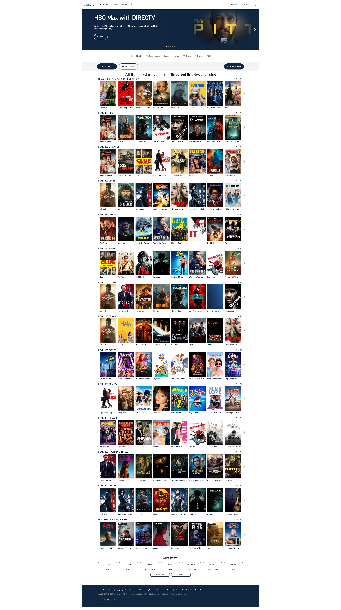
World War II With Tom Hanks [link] (111, 548)
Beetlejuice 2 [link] (122, 243)
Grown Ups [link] (140, 412)
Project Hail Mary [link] (231, 277)
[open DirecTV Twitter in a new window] (104, 600)
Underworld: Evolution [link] (197, 209)
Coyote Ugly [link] (122, 446)
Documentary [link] (234, 564)
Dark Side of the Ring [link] (197, 548)
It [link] (189, 243)
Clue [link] (137, 175)
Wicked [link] (227, 107)
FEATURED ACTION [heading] (107, 282)
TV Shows (187, 56)
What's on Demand (153, 56)
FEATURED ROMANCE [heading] (108, 418)
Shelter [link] (120, 209)
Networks (198, 56)
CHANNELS (115, 4)
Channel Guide (136, 56)
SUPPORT (235, 4)
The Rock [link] (103, 243)
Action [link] (108, 564)
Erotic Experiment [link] (213, 311)
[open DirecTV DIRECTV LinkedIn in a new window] (98, 600)
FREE (208, 56)
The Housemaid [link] (177, 209)
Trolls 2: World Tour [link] (196, 378)
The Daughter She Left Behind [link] (200, 480)
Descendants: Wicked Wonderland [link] (148, 378)
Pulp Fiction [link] (193, 175)
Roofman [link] (192, 107)
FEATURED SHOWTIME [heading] (109, 146)
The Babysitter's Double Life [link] (146, 480)
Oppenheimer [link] (141, 345)
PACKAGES (104, 4)
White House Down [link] (232, 209)
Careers (111, 590)
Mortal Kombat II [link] (213, 141)
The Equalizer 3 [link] (195, 141)
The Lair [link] (210, 514)
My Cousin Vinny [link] (159, 175)
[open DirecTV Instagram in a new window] (108, 600)
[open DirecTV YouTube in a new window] (111, 600)
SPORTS (125, 4)
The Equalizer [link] (141, 141)
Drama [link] (108, 569)
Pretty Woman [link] (176, 446)
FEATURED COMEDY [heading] (107, 384)
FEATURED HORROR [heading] (107, 485)
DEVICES (134, 4)
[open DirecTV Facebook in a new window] (101, 600)
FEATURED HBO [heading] (105, 113)
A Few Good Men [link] (159, 345)
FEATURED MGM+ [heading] (106, 248)
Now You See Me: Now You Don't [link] (219, 107)
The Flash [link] (210, 243)
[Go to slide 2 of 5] (168, 46)
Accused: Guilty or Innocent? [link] (128, 548)
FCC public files (179, 590)
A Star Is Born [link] (212, 446)
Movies (176, 56)
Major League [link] (194, 412)
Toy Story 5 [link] (157, 378)
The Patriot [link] (122, 277)
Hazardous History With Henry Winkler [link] (239, 548)
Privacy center (133, 590)
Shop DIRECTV (108, 66)
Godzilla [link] (210, 175)
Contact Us (198, 590)
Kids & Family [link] (192, 569)
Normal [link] (120, 141)
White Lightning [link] (177, 277)
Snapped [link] (156, 548)
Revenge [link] (121, 480)
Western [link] (181, 575)
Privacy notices (160, 590)
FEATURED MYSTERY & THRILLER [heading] (113, 451)
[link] (108, 93)
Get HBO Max (101, 37)
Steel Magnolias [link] (106, 141)
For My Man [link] (175, 548)
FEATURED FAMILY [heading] (107, 350)
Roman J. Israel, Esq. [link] (215, 209)
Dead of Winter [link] (176, 107)
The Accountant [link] (159, 141)
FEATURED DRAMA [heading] (107, 316)
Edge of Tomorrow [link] (125, 175)
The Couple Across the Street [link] (182, 480)
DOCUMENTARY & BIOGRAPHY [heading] (112, 519)
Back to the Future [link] (160, 209)
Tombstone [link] (140, 311)
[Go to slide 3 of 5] (170, 46)
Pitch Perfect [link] (105, 446)
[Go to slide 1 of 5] (166, 46)
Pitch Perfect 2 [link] (176, 412)
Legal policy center (121, 590)
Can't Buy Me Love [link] (214, 412)
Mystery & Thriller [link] (213, 569)
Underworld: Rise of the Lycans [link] (182, 514)
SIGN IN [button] (244, 4)
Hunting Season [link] (159, 107)
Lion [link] (208, 548)
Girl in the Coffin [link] (159, 480)
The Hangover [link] (230, 175)
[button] (254, 5)
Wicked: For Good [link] (106, 107)
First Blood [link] (140, 277)
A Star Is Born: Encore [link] (233, 446)
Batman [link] (228, 243)
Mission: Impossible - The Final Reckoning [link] (133, 107)
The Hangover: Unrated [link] (233, 412)
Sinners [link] (156, 514)
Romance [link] (233, 569)
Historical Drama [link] (150, 569)
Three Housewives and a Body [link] (218, 480)
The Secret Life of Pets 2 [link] (180, 378)
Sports (166, 56)
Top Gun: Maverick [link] (178, 175)
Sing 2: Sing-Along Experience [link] (236, 378)
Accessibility (190, 590)
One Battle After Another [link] (145, 107)
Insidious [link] (156, 277)
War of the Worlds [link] (160, 243)
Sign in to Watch (129, 66)
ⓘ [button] (111, 29)
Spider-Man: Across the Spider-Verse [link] (131, 378)
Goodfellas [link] (175, 345)
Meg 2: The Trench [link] (143, 243)
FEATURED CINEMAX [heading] (108, 214)
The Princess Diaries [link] (215, 378)
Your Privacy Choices (147, 590)
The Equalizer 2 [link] (177, 141)
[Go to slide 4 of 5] (172, 46)
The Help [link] (121, 345)
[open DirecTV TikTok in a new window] (114, 600)
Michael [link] (103, 209)
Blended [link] (156, 446)
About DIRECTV (102, 590)
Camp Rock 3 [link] (123, 412)
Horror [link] (170, 569)
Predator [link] (139, 514)
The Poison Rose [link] (124, 311)
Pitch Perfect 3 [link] (176, 243)
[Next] (254, 29)
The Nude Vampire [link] (232, 514)
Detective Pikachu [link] (106, 378)
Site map (170, 590)
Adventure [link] (129, 564)
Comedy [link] (170, 564)
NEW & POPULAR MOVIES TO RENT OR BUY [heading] (118, 79)
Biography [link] (150, 564)
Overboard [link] (211, 277)
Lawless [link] (192, 345)
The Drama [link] (140, 446)
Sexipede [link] (156, 412)
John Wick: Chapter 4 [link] (197, 311)
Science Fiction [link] (160, 575)
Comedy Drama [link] (191, 564)
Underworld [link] (140, 209)
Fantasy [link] (128, 569)
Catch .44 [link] (228, 480)
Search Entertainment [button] (234, 66)
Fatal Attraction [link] (141, 548)
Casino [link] (209, 345)
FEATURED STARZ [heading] (106, 180)
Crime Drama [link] (212, 564)
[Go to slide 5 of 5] (174, 46)
